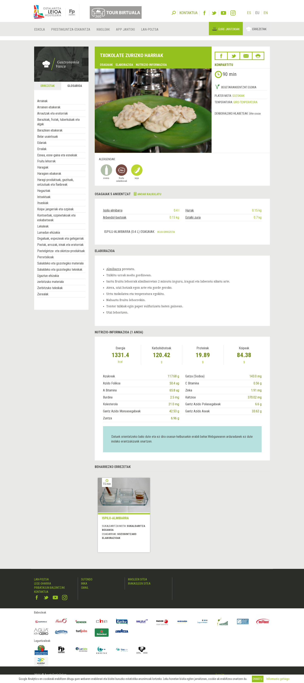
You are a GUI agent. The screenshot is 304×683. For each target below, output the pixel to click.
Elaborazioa (124, 64)
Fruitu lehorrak (46, 161)
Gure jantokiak (229, 29)
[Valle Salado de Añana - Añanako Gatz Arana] (243, 622)
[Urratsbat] (41, 661)
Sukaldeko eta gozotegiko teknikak (59, 270)
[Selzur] (142, 622)
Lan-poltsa (149, 29)
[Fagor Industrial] (162, 622)
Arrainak (42, 101)
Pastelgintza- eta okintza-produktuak (61, 251)
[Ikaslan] (122, 650)
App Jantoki (125, 29)
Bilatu (174, 12)
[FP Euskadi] (61, 650)
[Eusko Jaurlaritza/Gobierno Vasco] (41, 650)
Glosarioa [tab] (74, 85)
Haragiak (42, 167)
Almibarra (113, 269)
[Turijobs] (81, 631)
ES (249, 13)
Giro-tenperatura (245, 102)
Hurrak (189, 210)
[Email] (246, 55)
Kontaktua (41, 591)
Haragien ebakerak (49, 174)
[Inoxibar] (263, 622)
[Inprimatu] (258, 55)
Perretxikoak (45, 257)
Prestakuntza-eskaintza (70, 29)
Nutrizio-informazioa (151, 64)
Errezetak (259, 29)
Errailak (42, 149)
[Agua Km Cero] (41, 631)
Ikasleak (103, 29)
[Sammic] (41, 622)
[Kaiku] (122, 622)
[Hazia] (61, 622)
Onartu (257, 679)
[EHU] (142, 650)
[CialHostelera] (102, 622)
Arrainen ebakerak (48, 107)
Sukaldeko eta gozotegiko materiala (60, 263)
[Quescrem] (61, 632)
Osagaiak (106, 64)
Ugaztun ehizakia (48, 276)
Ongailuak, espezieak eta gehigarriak (60, 238)
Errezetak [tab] (48, 85)
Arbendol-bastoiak (114, 217)
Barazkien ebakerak (49, 130)
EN (266, 13)
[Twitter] (214, 13)
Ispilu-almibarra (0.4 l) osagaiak (129, 232)
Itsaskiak (42, 203)
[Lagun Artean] (202, 622)
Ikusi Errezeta (166, 231)
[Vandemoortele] (182, 622)
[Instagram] (233, 13)
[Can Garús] (223, 622)
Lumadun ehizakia (48, 232)
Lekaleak (43, 226)
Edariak (42, 143)
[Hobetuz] (102, 650)
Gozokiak (238, 95)
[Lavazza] (122, 630)
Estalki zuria (193, 217)
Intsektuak (43, 197)
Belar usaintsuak (47, 137)
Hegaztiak (43, 191)
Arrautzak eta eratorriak (52, 113)
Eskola (39, 29)
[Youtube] (223, 13)
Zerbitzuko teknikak (50, 288)
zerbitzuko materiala (50, 282)
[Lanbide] (81, 650)
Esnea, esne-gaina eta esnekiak (57, 155)
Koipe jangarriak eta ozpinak (55, 209)
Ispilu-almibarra (112, 210)
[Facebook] (204, 13)
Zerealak (42, 294)
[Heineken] (81, 622)
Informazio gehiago (278, 679)
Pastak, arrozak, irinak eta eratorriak (60, 245)
